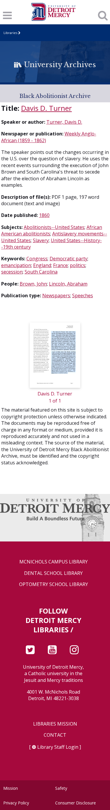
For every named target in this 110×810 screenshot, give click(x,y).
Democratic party (68, 258)
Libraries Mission (55, 724)
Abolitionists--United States (54, 227)
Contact (55, 735)
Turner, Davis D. (64, 122)
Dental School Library (53, 573)
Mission (10, 788)
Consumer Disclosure (75, 803)
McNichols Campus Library (53, 562)
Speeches (82, 295)
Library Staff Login (57, 747)
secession (12, 272)
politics (77, 265)
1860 (44, 215)
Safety (61, 788)
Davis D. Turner (46, 108)
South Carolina (41, 272)
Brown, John (33, 284)
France (60, 265)
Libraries (10, 32)
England (42, 265)
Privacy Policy (16, 803)
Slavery (41, 240)
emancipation (16, 265)
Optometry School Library (53, 584)
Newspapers (56, 295)
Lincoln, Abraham (68, 284)
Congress (37, 258)
